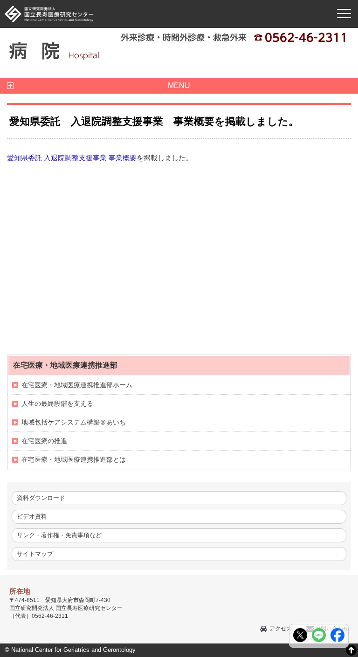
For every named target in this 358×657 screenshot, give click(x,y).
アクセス (280, 628)
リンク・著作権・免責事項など (59, 535)
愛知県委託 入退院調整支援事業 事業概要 (72, 158)
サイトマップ (35, 553)
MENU (179, 85)
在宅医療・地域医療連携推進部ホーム (76, 385)
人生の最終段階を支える (57, 403)
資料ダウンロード (41, 497)
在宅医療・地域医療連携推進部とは (73, 459)
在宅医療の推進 (44, 441)
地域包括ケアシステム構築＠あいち (73, 422)
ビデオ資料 (32, 516)
